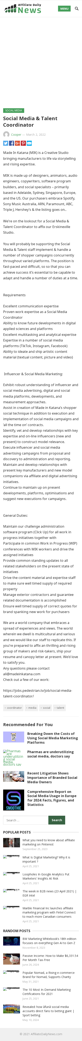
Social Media (13, 110)
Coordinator (14, 708)
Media (32, 708)
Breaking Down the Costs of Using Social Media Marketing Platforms (52, 738)
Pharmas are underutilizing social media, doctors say (50, 754)
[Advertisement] (41, 60)
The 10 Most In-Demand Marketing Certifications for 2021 (46, 992)
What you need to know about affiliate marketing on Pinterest (48, 842)
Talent (60, 708)
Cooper (16, 135)
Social (46, 708)
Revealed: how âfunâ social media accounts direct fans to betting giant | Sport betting (48, 1011)
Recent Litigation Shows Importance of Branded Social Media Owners (52, 777)
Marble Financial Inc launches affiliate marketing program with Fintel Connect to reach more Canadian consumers (49, 912)
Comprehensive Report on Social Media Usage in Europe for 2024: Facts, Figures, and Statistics (52, 798)
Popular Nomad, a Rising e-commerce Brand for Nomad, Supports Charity (48, 975)
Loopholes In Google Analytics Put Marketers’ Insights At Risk (45, 876)
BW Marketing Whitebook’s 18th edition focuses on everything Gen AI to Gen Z (49, 941)
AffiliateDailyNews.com (46, 1034)
